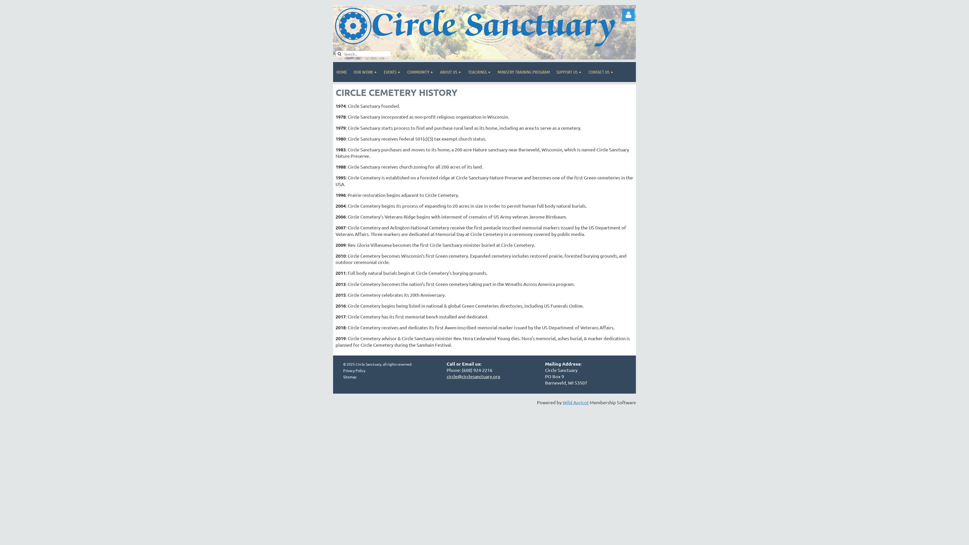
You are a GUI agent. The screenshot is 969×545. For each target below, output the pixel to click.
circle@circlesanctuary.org (473, 376)
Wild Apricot (576, 402)
